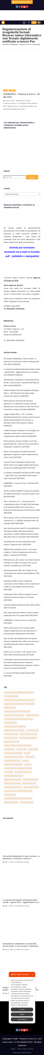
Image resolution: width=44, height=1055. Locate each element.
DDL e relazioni (11, 734)
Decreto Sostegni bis (28, 738)
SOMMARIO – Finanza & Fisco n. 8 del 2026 (20, 620)
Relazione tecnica (30, 779)
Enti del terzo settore (13, 753)
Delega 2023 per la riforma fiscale (17, 745)
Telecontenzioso (11, 802)
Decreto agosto (10, 738)
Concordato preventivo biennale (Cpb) (18, 719)
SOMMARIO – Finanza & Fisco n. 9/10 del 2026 (21, 483)
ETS (27, 753)
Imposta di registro (12, 760)
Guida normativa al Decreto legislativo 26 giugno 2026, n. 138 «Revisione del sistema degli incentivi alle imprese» (21, 393)
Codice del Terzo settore (14, 715)
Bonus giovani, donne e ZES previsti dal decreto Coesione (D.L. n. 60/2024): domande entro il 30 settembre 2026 (21, 520)
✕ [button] (32, 975)
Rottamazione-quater (12, 787)
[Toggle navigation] (24, 22)
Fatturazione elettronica (13, 757)
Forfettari (29, 757)
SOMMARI (12, 90)
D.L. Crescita (32, 730)
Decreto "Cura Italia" (28, 734)
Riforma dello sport (12, 783)
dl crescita (9, 749)
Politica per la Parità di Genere (22, 1052)
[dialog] (22, 997)
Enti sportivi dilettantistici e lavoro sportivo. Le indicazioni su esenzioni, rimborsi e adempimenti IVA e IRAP (21, 361)
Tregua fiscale (26, 802)
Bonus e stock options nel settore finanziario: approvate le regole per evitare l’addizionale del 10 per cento (21, 454)
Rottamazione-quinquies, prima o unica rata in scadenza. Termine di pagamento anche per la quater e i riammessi (20, 552)
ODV (28, 764)
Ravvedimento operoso (13, 776)
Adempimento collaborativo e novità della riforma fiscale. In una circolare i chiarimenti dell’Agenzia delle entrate (21, 382)
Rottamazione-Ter (31, 787)
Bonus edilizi (10, 707)
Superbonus (9, 795)
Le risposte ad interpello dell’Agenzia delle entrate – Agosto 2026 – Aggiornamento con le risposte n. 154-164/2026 (22, 372)
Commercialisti (32, 715)
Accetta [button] (22, 1009)
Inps (25, 760)
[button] (29, 22)
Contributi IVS (10, 723)
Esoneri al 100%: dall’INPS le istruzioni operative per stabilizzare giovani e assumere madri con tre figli (21, 494)
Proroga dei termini (23, 772)
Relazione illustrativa (12, 779)
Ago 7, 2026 (9, 862)
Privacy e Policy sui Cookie (25, 1049)
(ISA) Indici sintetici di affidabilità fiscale (19, 692)
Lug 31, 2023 (10, 100)
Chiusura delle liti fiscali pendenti (17, 711)
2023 (5, 90)
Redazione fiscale (23, 100)
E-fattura (21, 749)
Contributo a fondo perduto (14, 726)
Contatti (13, 1049)
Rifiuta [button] (22, 1014)
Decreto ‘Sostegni (11, 742)
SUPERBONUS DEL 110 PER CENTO (18, 798)
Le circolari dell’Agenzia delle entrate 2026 (19, 673)
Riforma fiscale (29, 783)
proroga (8, 772)
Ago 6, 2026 (9, 949)
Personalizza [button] (22, 1019)
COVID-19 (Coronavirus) (14, 730)
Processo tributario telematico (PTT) (18, 768)
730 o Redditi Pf (11, 696)
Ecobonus (33, 749)
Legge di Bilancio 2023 (13, 764)
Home (4, 44)
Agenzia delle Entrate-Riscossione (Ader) (19, 700)
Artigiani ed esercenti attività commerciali (19, 704)
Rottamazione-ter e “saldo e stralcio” (18, 791)
